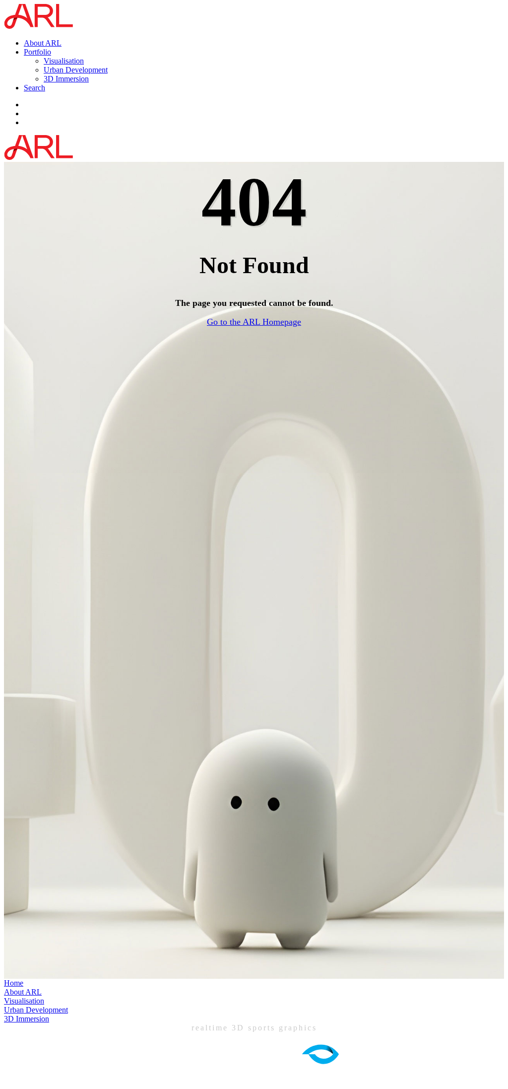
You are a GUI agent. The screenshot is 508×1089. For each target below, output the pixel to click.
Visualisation (64, 61)
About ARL (43, 43)
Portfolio (37, 52)
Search (34, 87)
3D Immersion (66, 78)
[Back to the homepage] (40, 26)
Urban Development (76, 70)
